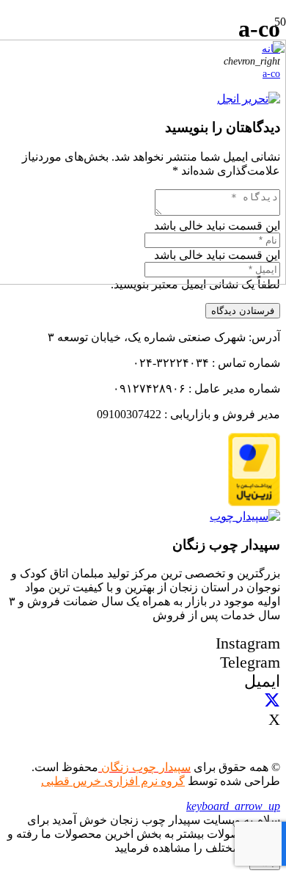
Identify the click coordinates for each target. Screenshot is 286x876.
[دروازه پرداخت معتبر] (254, 502)
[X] (272, 700)
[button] (233, 806)
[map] (245, 516)
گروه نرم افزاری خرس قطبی (113, 781)
